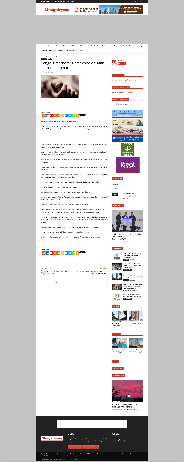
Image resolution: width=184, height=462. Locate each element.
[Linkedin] (47, 115)
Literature (61, 51)
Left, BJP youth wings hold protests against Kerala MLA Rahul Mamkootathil (92, 272)
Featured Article (118, 206)
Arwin (79, 459)
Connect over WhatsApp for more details (124, 80)
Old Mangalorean (107, 46)
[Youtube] (51, 115)
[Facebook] (135, 1)
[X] (141, 1)
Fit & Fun (73, 46)
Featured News (117, 249)
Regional (116, 46)
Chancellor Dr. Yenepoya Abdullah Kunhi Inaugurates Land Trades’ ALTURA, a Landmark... (132, 286)
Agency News (49, 56)
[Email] (58, 115)
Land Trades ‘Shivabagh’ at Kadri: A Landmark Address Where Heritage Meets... (133, 256)
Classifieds (126, 280)
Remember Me (129, 194)
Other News (83, 46)
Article (114, 231)
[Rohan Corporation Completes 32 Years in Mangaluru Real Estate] (117, 297)
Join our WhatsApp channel (121, 87)
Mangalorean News (53, 46)
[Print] (55, 115)
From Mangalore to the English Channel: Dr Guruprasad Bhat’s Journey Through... (132, 266)
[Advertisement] (92, 29)
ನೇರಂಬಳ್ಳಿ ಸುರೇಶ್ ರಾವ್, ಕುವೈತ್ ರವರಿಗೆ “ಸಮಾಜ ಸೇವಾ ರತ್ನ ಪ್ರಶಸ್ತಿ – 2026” (55, 272)
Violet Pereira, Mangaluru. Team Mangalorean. (122, 242)
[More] (77, 115)
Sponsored (116, 334)
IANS (43, 72)
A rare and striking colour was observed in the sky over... (125, 406)
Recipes (65, 46)
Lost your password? (129, 196)
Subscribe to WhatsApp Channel (122, 92)
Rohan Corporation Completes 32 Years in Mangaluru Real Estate (132, 296)
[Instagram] (138, 1)
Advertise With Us (72, 51)
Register (125, 199)
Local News (126, 259)
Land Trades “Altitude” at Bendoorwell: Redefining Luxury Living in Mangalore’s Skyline (132, 276)
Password (115, 189)
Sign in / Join (71, 1)
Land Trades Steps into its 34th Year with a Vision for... (136, 324)
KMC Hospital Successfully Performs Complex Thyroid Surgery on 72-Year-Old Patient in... (119, 352)
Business (131, 46)
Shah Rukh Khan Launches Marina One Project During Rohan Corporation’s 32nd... (126, 237)
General (44, 51)
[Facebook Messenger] (66, 115)
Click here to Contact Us (75, 447)
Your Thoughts (95, 46)
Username (115, 184)
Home (44, 46)
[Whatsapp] (73, 115)
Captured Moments (118, 376)
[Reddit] (44, 115)
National (124, 46)
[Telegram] (70, 115)
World (81, 51)
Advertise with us (118, 75)
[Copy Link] (62, 115)
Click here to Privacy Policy (91, 447)
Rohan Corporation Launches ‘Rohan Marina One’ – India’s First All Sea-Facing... (136, 352)
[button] (141, 46)
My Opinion (52, 51)
